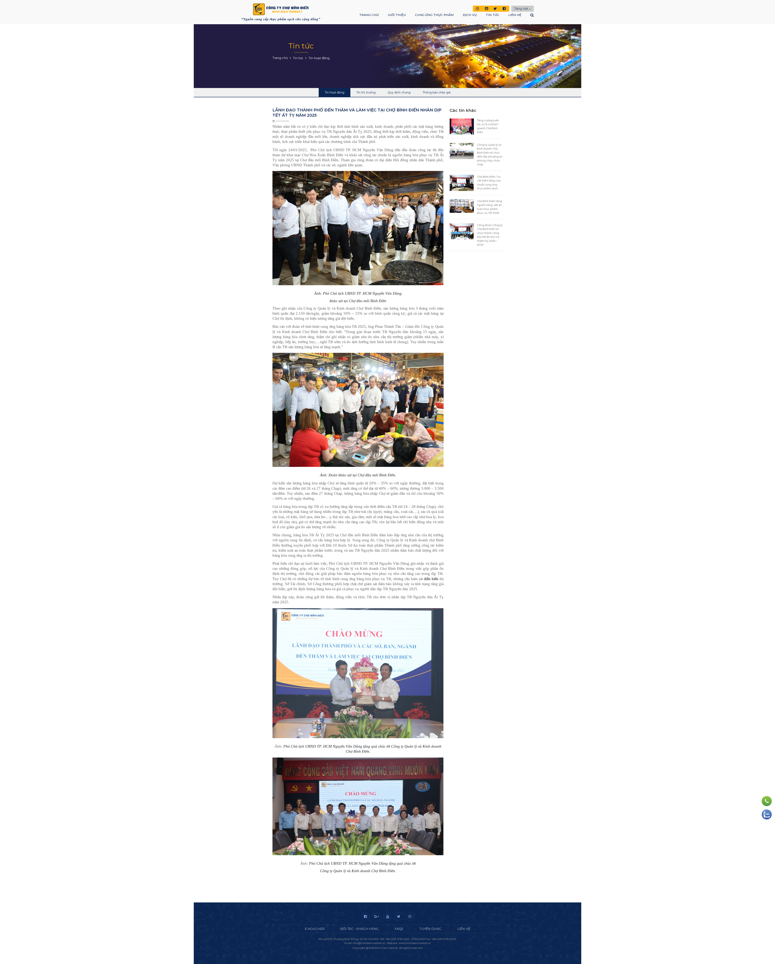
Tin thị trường (366, 92)
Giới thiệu (397, 15)
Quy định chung (399, 92)
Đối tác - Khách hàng (359, 929)
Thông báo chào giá (436, 92)
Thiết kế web (378, 952)
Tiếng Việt (521, 8)
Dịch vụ (470, 15)
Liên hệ (514, 15)
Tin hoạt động (334, 92)
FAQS (399, 929)
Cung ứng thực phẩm (434, 15)
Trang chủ (369, 15)
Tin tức (492, 15)
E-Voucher (314, 929)
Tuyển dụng (430, 929)
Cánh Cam (398, 952)
